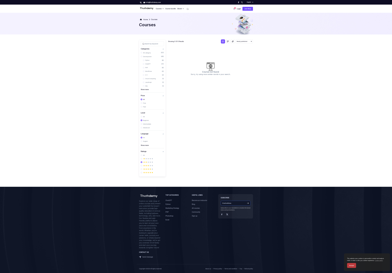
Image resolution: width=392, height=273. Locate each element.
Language (144, 134)
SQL (146, 86)
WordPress (148, 71)
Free (144, 103)
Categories (145, 49)
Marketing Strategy (172, 208)
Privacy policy (217, 269)
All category (147, 53)
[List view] (228, 41)
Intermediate (147, 124)
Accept (351, 265)
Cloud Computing (150, 78)
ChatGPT (148, 64)
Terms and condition (230, 269)
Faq (241, 269)
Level (143, 113)
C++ (146, 75)
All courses (196, 208)
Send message (147, 257)
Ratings (143, 151)
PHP (146, 67)
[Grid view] (223, 41)
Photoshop (169, 216)
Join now (247, 9)
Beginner (146, 120)
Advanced (146, 127)
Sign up (194, 216)
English (145, 141)
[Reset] (233, 41)
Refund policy (248, 269)
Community (196, 212)
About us (208, 269)
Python (147, 60)
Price (143, 95)
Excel (167, 220)
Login (239, 9)
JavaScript (148, 82)
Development (147, 56)
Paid (144, 107)
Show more (145, 89)
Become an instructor (199, 200)
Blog (193, 204)
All (144, 99)
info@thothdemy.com (153, 2)
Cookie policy (379, 260)
